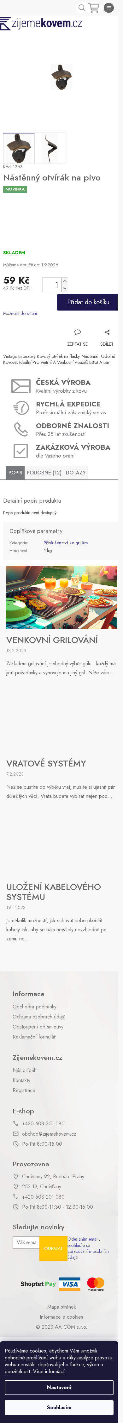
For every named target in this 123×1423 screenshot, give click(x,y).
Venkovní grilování (52, 640)
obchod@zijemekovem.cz (49, 1134)
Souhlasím (59, 1407)
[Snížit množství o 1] (65, 288)
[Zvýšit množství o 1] (65, 281)
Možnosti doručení (20, 314)
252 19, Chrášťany (41, 1186)
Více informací (49, 1371)
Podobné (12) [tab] (44, 472)
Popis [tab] (15, 472)
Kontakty (21, 1080)
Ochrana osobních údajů (39, 1016)
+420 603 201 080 (43, 1123)
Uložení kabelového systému (53, 892)
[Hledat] (82, 8)
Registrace (24, 1090)
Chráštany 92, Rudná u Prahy (53, 1176)
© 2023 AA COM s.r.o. (61, 1327)
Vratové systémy (46, 764)
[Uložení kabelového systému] (61, 844)
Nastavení (59, 1387)
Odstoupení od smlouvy (38, 1026)
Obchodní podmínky (34, 1006)
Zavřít (107, 323)
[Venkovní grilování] (61, 597)
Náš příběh (25, 1070)
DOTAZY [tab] (76, 472)
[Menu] (108, 8)
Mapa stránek (61, 1307)
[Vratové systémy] (61, 720)
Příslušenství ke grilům (66, 543)
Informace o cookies (61, 1317)
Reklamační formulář (34, 1036)
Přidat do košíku (88, 302)
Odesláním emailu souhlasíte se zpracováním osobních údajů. (88, 1248)
